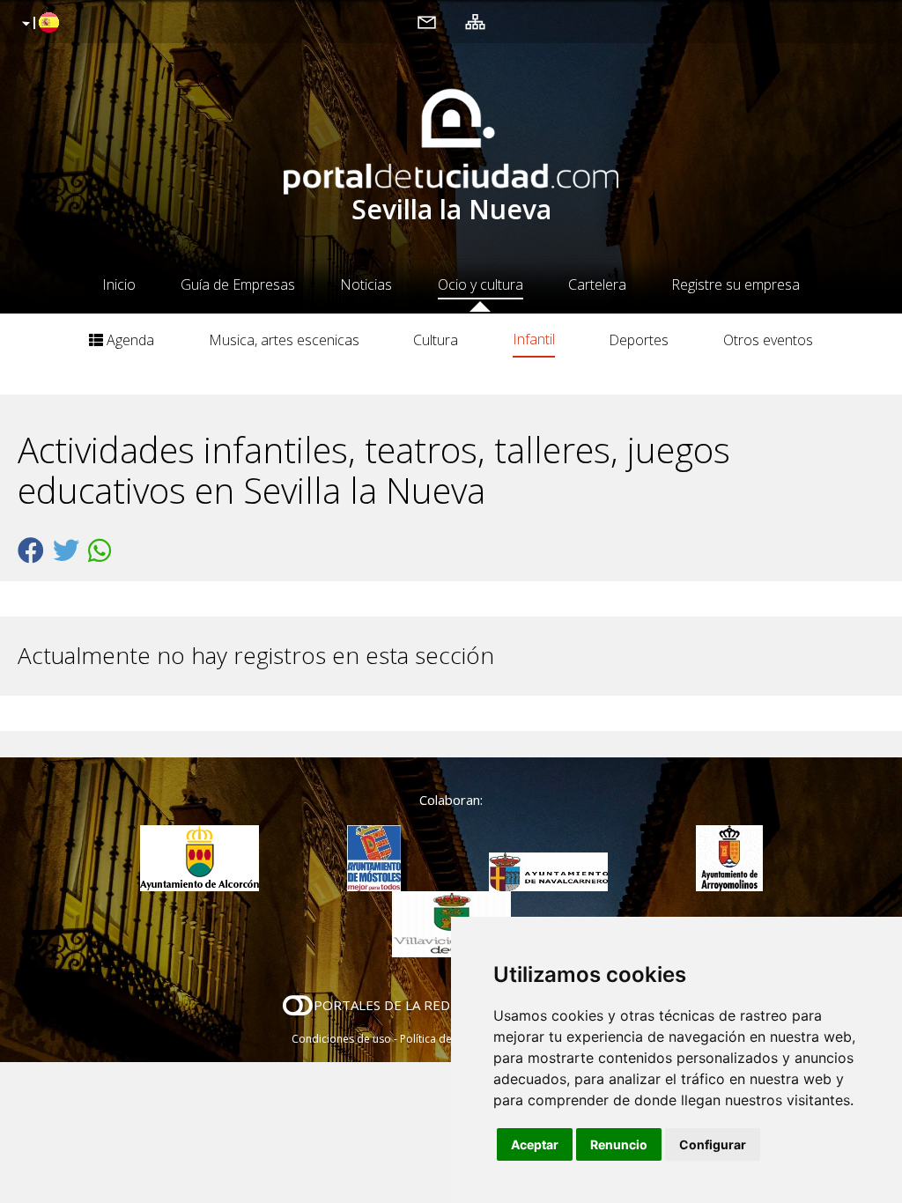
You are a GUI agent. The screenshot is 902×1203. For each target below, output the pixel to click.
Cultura (435, 340)
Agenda (128, 340)
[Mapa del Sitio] (475, 21)
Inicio (119, 284)
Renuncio (618, 1144)
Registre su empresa (735, 284)
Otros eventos (768, 340)
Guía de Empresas (238, 284)
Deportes (639, 340)
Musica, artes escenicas (284, 340)
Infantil (534, 339)
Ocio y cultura (480, 284)
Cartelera (597, 284)
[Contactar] (427, 21)
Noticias (366, 284)
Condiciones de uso (341, 1038)
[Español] (38, 23)
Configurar (712, 1144)
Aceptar (534, 1144)
